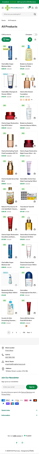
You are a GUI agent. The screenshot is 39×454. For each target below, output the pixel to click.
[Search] (35, 14)
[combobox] (19, 14)
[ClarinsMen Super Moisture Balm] (10, 53)
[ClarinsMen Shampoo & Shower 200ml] (10, 80)
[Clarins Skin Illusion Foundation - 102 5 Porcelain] (29, 100)
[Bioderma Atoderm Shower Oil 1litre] (28, 53)
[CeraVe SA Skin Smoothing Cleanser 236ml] (10, 307)
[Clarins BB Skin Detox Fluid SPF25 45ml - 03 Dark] (29, 326)
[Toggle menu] (3, 8)
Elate (32, 451)
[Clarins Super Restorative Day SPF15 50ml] (10, 112)
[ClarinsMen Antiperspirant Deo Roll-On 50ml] (28, 279)
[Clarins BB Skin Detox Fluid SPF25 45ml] (28, 307)
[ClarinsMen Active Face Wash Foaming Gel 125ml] (28, 167)
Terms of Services (26, 392)
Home (4, 20)
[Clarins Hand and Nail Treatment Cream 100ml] (28, 251)
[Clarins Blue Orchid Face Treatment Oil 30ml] (28, 223)
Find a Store (9, 350)
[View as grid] (30, 39)
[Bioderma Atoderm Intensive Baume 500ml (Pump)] (28, 112)
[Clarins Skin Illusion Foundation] (28, 80)
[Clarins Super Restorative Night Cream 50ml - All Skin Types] (28, 140)
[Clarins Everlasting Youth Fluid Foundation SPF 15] (10, 140)
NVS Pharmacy (15, 451)
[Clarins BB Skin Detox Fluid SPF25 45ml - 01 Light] (24, 326)
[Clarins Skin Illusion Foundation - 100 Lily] (21, 100)
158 (24, 332)
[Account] (32, 8)
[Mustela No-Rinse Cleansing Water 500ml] (10, 279)
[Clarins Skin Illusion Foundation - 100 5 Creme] (24, 100)
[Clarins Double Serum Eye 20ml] (10, 167)
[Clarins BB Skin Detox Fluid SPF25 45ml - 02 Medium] (26, 326)
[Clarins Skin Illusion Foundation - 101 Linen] (26, 100)
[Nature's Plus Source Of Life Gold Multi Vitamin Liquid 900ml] (10, 195)
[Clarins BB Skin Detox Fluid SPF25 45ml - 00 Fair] (21, 326)
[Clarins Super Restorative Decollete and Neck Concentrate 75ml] (10, 223)
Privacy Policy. (6, 394)
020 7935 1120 (10, 357)
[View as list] (35, 39)
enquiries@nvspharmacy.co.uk (15, 364)
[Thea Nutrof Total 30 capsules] (28, 195)
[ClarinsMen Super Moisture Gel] (10, 251)
